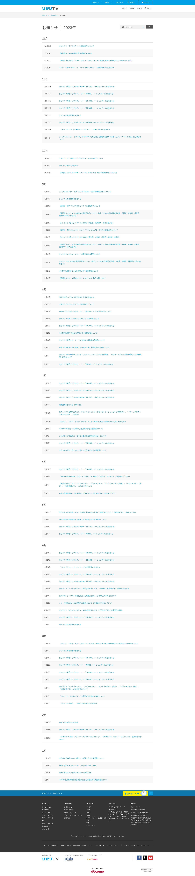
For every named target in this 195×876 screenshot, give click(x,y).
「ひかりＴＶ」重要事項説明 (139, 812)
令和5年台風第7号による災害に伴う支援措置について (78, 333)
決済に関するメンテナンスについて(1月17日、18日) (77, 765)
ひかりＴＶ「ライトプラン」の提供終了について (76, 46)
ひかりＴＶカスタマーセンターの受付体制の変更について (79, 254)
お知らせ (54, 15)
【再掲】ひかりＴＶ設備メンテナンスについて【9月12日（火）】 (82, 278)
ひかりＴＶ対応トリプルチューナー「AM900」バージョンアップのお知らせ (86, 94)
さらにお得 (45, 829)
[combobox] (133, 27)
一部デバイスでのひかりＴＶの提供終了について (76, 304)
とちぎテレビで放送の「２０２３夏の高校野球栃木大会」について (83, 436)
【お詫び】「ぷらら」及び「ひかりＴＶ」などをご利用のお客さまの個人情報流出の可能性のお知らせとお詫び (98, 643)
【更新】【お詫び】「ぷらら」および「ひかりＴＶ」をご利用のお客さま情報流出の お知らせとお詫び (95, 60)
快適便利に (45, 826)
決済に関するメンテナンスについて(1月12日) (75, 772)
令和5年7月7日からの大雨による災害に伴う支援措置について (81, 429)
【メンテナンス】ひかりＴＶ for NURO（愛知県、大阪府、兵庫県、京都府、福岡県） (89, 237)
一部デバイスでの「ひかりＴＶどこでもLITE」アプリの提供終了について (85, 311)
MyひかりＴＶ (113, 809)
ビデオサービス (47, 809)
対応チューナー (69, 807)
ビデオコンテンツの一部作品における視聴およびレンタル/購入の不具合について (87, 596)
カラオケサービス (47, 815)
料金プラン (56, 793)
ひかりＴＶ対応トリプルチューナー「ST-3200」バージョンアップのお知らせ (86, 108)
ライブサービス (47, 812)
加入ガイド (45, 793)
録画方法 (67, 818)
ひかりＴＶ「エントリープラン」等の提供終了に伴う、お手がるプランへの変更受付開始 (90, 610)
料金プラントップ (47, 823)
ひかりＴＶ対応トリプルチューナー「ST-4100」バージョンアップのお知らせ (86, 86)
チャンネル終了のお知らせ (68, 165)
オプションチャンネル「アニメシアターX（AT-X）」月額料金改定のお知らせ (86, 67)
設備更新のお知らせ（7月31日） (70, 405)
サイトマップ (100, 845)
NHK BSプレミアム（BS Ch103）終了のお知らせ (76, 297)
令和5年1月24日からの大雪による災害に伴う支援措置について (81, 758)
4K (43, 820)
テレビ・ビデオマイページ (117, 807)
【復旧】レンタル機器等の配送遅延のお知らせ (75, 53)
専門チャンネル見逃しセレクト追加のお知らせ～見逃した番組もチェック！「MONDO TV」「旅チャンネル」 (99, 512)
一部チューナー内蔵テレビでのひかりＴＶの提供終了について (81, 158)
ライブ (139, 8)
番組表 (88, 815)
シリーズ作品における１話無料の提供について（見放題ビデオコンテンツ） (86, 603)
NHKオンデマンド (47, 818)
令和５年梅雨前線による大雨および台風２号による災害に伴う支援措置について (87, 493)
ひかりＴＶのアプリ (70, 812)
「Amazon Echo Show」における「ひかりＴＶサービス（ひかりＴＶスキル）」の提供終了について (94, 476)
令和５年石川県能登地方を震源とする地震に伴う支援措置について (83, 519)
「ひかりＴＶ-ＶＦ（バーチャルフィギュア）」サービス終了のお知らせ (84, 129)
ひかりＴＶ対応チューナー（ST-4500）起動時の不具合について (82, 340)
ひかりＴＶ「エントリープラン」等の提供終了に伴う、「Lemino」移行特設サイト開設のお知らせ (94, 589)
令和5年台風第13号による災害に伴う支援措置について (78, 271)
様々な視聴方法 (69, 809)
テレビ (124, 8)
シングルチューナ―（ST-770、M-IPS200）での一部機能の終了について (85, 192)
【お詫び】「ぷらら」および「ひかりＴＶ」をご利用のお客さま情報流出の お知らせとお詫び (92, 421)
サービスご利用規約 (50, 845)
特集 (87, 823)
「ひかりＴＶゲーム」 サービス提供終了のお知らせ (78, 703)
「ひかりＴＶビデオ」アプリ (73, 815)
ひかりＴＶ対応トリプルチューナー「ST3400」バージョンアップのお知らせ (86, 122)
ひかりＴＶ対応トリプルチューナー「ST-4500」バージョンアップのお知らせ (86, 101)
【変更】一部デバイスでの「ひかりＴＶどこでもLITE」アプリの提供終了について (88, 230)
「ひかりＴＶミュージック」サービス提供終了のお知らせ (79, 567)
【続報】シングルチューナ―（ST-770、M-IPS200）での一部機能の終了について (88, 173)
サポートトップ (135, 807)
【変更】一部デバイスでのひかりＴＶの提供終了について (79, 206)
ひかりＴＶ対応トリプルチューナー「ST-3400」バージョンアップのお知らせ (86, 443)
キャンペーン (90, 825)
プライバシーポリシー (113, 845)
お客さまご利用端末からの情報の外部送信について (76, 845)
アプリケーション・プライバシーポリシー (137, 845)
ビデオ (132, 8)
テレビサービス (47, 807)
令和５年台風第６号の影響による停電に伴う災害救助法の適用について (84, 347)
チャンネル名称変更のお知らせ (70, 115)
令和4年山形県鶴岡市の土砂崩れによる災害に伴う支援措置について (83, 780)
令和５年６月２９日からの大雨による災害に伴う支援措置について (83, 450)
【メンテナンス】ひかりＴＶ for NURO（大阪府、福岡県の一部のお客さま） (86, 223)
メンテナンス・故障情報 (138, 809)
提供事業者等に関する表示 (139, 815)
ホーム (44, 15)
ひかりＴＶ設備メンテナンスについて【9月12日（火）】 (79, 319)
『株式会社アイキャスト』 (100, 836)
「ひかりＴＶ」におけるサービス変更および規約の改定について (82, 696)
